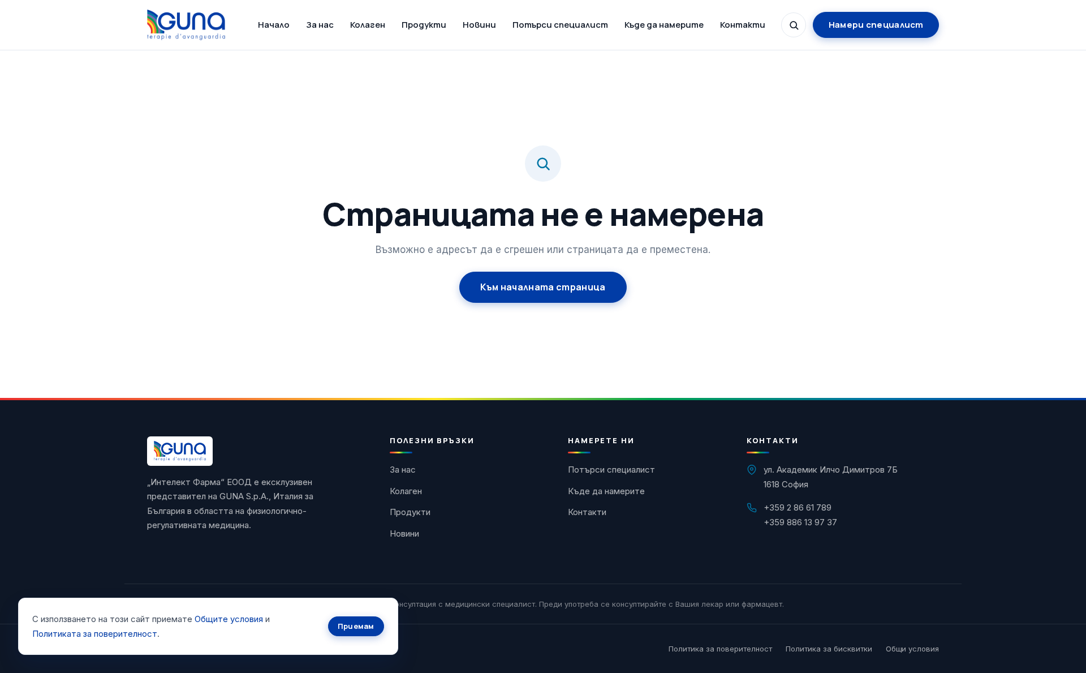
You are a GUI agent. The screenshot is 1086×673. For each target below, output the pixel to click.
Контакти (742, 25)
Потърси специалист (560, 25)
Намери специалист (876, 25)
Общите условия (229, 619)
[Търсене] (793, 24)
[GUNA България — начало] (186, 25)
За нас (320, 25)
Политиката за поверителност (94, 633)
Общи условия (912, 648)
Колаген (367, 25)
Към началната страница (542, 287)
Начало (274, 25)
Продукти (424, 25)
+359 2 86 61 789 (797, 507)
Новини (479, 25)
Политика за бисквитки (829, 648)
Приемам (356, 626)
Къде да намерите (664, 25)
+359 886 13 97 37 (800, 522)
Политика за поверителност (720, 648)
